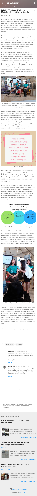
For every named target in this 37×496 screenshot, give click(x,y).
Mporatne (11, 351)
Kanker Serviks (10, 344)
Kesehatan (19, 344)
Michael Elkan (22, 492)
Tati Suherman (12, 3)
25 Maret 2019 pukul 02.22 (22, 366)
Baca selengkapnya (28, 437)
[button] (35, 10)
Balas (10, 362)
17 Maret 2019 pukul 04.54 (21, 351)
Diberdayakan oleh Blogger (19, 489)
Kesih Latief (11, 366)
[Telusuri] (35, 3)
